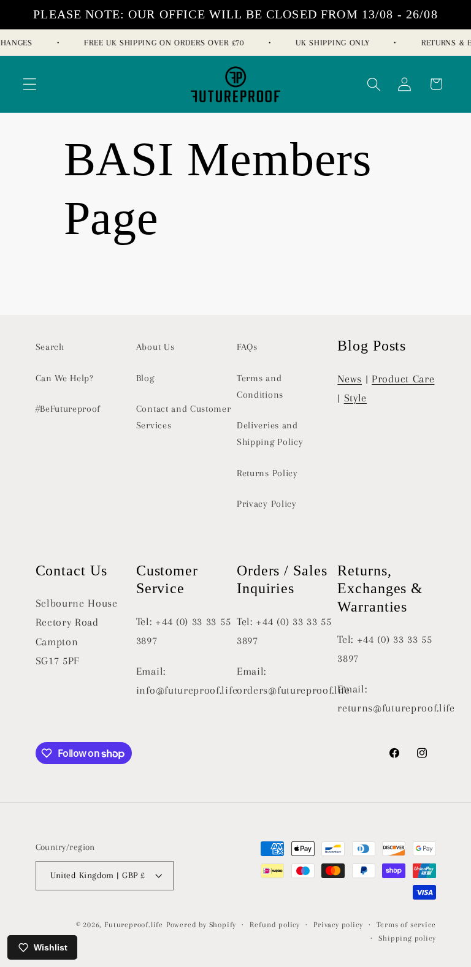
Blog (145, 378)
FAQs (247, 346)
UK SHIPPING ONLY (329, 42)
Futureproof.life (133, 924)
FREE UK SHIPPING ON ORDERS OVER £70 (161, 42)
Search (50, 346)
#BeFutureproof (68, 408)
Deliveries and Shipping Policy (270, 433)
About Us (155, 346)
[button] (29, 84)
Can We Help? (65, 378)
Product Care (403, 379)
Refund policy (274, 924)
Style (355, 398)
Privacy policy (337, 924)
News (349, 379)
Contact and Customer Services (183, 417)
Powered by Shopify (201, 924)
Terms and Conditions (260, 386)
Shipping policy (406, 938)
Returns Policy (267, 473)
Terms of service (406, 924)
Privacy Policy (267, 503)
